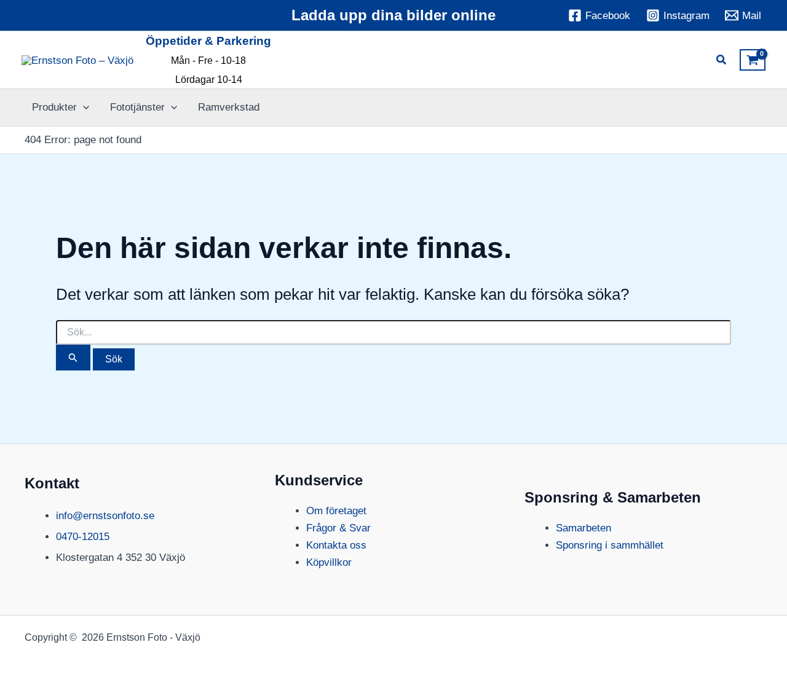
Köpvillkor (329, 562)
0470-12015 (82, 536)
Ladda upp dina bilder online (393, 15)
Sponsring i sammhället (609, 545)
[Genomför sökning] (73, 357)
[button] (721, 61)
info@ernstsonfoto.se (105, 516)
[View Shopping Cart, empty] (752, 60)
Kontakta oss (336, 545)
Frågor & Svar (338, 528)
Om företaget (336, 511)
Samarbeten (583, 528)
